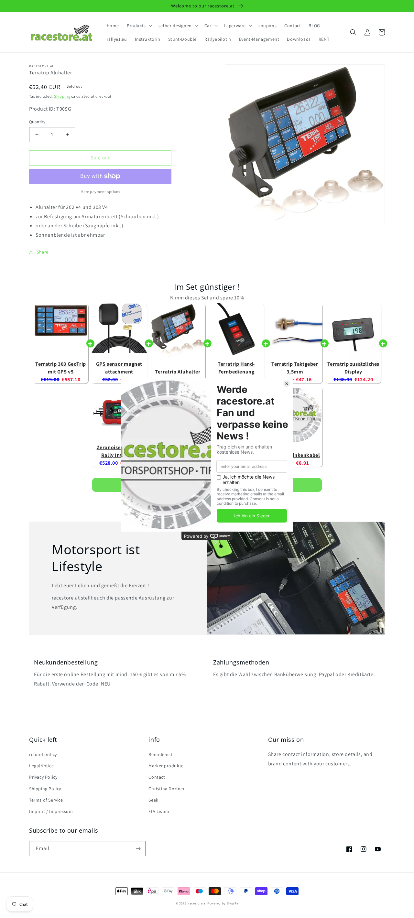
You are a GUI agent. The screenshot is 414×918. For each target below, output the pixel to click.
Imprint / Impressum (51, 811)
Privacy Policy (43, 777)
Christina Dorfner (166, 789)
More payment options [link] (100, 191)
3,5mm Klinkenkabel (295, 455)
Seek (153, 800)
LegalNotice (41, 766)
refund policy (43, 754)
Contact (156, 777)
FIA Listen (158, 811)
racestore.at (197, 903)
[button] (139, 25)
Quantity (37, 121)
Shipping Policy (45, 789)
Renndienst (160, 754)
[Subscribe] (138, 848)
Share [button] (43, 252)
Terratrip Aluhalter (177, 371)
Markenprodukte (165, 766)
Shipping (62, 96)
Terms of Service (46, 800)
